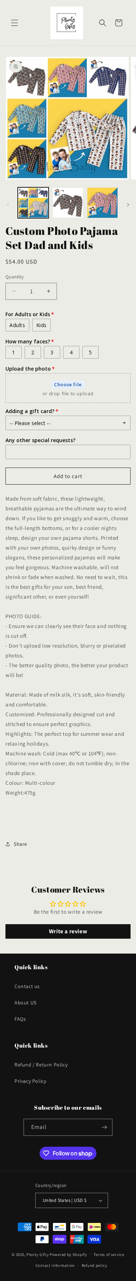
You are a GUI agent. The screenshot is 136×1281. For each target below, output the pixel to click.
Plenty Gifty (37, 1254)
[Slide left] (8, 205)
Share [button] (20, 844)
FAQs (20, 1019)
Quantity (14, 277)
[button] (14, 23)
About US (26, 1002)
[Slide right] (128, 205)
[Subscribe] (104, 1127)
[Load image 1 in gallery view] (33, 202)
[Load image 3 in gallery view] (102, 202)
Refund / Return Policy (41, 1064)
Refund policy (94, 1265)
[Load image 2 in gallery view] (67, 202)
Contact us (27, 986)
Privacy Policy (30, 1081)
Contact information (55, 1265)
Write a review (68, 931)
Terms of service (109, 1254)
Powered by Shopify (68, 1254)
